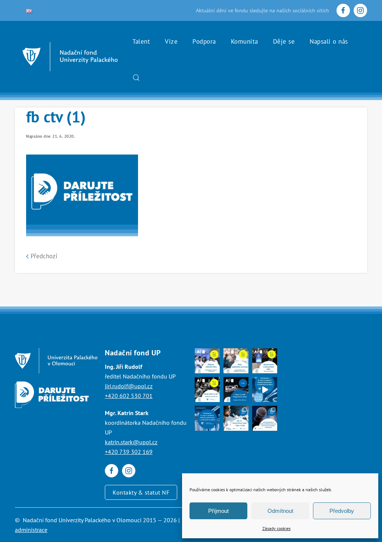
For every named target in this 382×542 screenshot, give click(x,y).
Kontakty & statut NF (141, 492)
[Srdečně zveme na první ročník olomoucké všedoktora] (264, 418)
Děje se (284, 41)
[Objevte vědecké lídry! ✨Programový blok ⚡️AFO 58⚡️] (207, 360)
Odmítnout (280, 511)
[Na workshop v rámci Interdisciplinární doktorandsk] (235, 418)
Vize (171, 41)
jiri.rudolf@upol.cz (129, 386)
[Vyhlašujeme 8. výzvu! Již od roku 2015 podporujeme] (264, 389)
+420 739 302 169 (129, 451)
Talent (141, 41)
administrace (31, 529)
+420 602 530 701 (129, 395)
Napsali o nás (329, 41)
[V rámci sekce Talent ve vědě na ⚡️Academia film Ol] (207, 389)
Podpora (204, 41)
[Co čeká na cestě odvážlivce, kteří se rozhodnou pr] (235, 360)
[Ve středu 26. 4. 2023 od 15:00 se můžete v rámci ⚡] (264, 360)
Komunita (244, 41)
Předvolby (341, 511)
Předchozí (43, 256)
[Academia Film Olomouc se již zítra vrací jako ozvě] (235, 389)
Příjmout (218, 511)
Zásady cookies (276, 528)
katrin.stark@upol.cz (131, 442)
